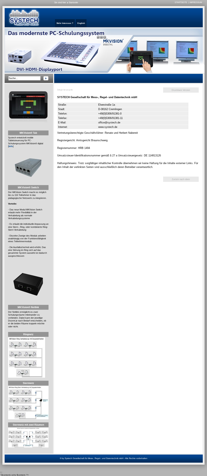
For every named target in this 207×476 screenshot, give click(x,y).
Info (11, 146)
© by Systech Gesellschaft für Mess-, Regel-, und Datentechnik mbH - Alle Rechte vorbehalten (103, 458)
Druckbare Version (181, 90)
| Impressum (195, 2)
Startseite (73, 2)
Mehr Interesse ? (65, 23)
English (81, 23)
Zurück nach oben (181, 179)
